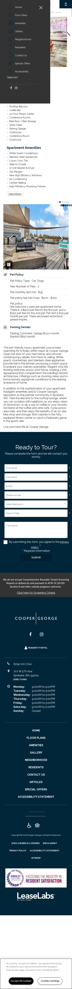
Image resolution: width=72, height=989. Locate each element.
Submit (36, 557)
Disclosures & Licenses (26, 843)
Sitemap (36, 858)
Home (18, 7)
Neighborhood (23, 39)
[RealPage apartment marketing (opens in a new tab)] (36, 896)
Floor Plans (21, 15)
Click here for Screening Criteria (36, 592)
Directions (20, 679)
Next (66, 34)
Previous (11, 238)
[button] (11, 87)
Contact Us (21, 55)
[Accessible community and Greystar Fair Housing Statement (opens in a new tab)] (29, 825)
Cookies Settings (50, 981)
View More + (15, 194)
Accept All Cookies (21, 981)
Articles (36, 782)
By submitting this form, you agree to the (34, 541)
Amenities (20, 23)
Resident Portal (38, 648)
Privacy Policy (17, 850)
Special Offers (22, 63)
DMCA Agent (50, 843)
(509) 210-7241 (65, 4)
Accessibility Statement (18, 74)
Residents (20, 47)
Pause (8, 265)
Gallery (19, 31)
